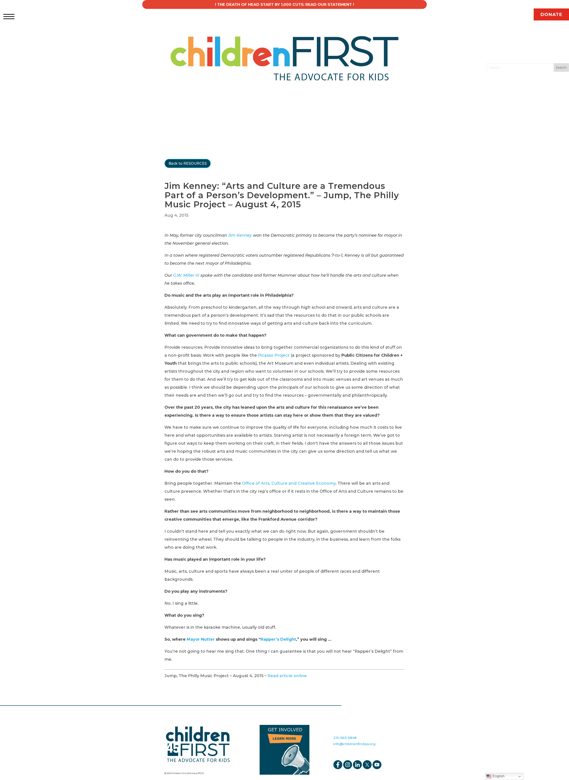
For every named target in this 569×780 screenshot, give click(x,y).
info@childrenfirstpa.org (354, 744)
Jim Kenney (240, 235)
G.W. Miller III (186, 275)
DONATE (551, 14)
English (498, 776)
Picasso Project (274, 355)
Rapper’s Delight (278, 639)
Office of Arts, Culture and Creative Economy (289, 483)
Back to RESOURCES (187, 163)
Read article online (287, 675)
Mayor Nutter (201, 639)
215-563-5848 (345, 738)
